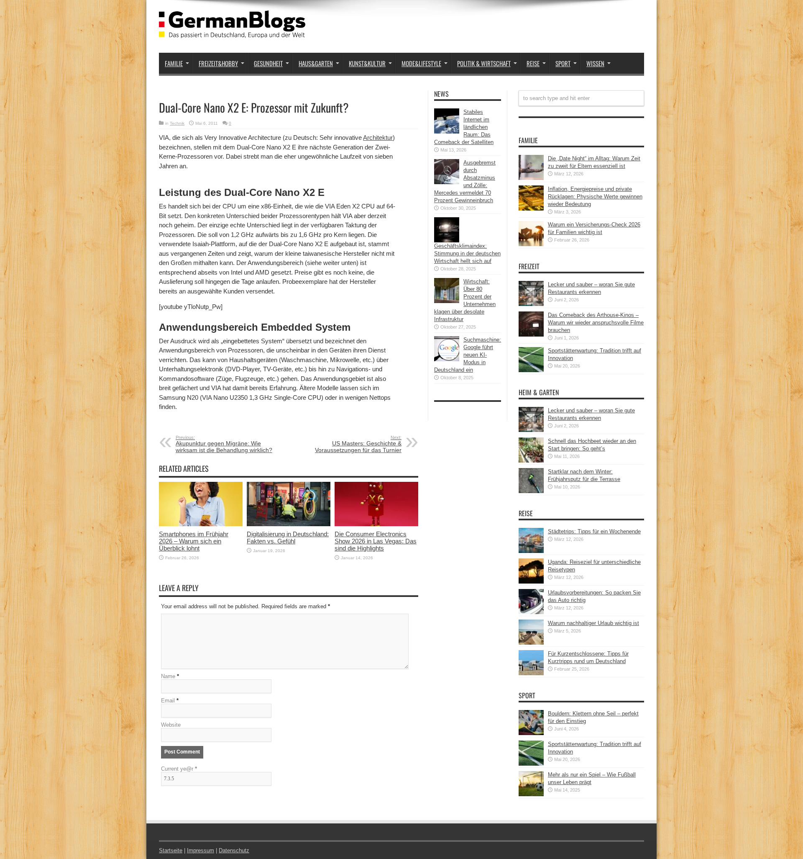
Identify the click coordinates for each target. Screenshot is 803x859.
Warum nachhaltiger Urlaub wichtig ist (593, 623)
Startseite (170, 850)
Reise (533, 63)
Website (171, 725)
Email (168, 700)
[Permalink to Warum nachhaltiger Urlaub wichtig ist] (531, 643)
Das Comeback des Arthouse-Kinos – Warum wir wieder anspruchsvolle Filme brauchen (596, 322)
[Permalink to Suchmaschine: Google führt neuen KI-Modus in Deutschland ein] (446, 359)
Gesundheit (268, 63)
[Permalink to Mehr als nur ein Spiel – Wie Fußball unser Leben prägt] (531, 794)
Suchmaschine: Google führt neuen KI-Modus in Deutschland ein (467, 355)
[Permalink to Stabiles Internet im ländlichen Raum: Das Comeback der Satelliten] (446, 132)
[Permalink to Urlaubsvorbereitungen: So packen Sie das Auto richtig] (531, 612)
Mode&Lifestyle (421, 63)
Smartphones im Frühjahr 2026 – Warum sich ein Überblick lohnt (193, 541)
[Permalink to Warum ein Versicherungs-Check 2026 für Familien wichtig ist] (531, 244)
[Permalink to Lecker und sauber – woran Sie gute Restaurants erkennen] (531, 304)
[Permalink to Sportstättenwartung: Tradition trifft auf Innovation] (531, 370)
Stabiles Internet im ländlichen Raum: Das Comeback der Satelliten (464, 127)
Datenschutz (234, 850)
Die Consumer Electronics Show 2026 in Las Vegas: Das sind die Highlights (376, 541)
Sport (562, 63)
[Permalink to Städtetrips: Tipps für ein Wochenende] (531, 551)
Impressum (200, 850)
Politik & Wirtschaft (484, 63)
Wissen (595, 63)
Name (168, 676)
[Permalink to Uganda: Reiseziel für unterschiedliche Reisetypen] (531, 582)
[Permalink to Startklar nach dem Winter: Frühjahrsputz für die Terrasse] (531, 491)
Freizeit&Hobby (218, 63)
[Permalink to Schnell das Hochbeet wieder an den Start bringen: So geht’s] (531, 461)
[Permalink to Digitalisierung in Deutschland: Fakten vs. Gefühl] (288, 524)
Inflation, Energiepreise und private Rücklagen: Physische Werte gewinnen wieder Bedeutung (595, 196)
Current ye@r (179, 769)
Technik (177, 123)
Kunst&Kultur (367, 63)
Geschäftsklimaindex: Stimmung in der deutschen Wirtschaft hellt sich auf (467, 253)
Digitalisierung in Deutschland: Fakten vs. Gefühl (288, 537)
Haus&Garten (316, 63)
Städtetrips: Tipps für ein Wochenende (594, 531)
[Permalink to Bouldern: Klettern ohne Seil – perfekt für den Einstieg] (531, 733)
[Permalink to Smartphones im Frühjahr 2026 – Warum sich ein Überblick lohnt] (201, 524)
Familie (174, 63)
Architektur (378, 137)
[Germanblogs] (232, 32)
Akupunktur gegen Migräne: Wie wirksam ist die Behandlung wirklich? (224, 444)
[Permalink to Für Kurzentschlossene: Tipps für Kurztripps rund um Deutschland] (531, 673)
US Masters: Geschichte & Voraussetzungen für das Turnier (358, 444)
